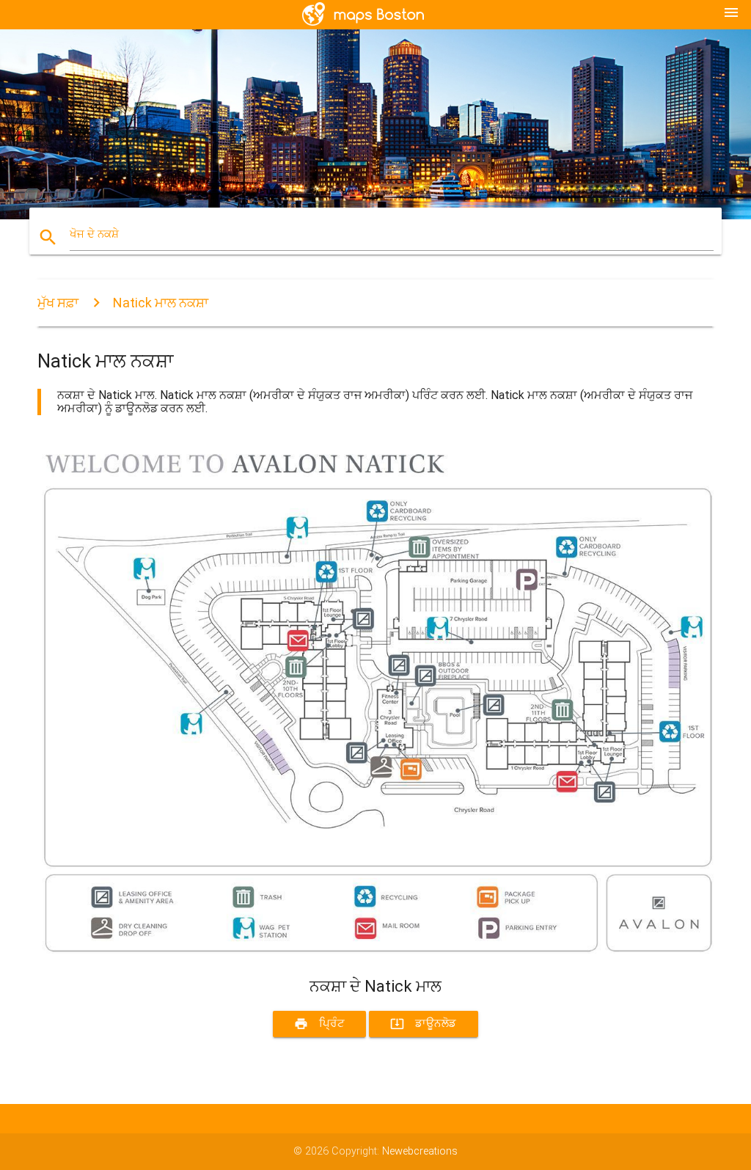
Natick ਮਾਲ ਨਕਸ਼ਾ (160, 302)
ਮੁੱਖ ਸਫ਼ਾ (57, 302)
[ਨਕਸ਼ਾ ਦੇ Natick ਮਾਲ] (375, 950)
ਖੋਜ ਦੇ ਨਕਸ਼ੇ (94, 234)
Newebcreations (420, 1151)
